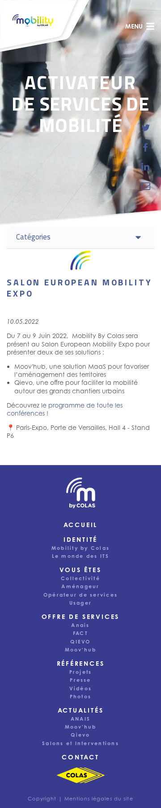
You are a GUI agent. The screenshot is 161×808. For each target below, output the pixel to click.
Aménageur (80, 586)
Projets (80, 672)
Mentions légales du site (98, 799)
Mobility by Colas (80, 548)
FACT (80, 633)
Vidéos (80, 688)
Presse (80, 680)
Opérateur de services (80, 595)
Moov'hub (81, 650)
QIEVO (80, 642)
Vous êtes (80, 569)
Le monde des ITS (81, 556)
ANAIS (80, 719)
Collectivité (80, 578)
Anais (80, 625)
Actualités (81, 710)
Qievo (80, 735)
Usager (80, 603)
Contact (80, 757)
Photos (80, 696)
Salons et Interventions (80, 743)
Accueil (81, 524)
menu (134, 26)
